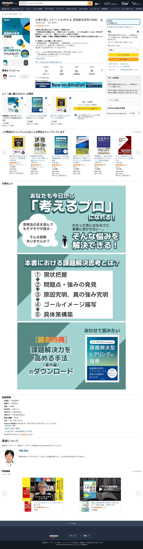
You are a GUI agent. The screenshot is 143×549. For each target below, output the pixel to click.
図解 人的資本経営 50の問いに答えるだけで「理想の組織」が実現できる (105, 504)
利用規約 (45, 542)
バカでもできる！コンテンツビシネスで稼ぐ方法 (48, 504)
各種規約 (82, 542)
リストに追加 (114, 100)
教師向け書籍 (9, 428)
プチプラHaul (49, 9)
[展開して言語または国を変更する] (80, 536)
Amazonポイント (18, 9)
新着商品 (105, 9)
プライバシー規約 (54, 542)
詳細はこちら (128, 42)
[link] (8, 125)
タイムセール (94, 9)
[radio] (123, 22)
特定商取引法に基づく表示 (95, 542)
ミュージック (115, 9)
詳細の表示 (81, 118)
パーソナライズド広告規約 (70, 542)
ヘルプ (28, 9)
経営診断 (8, 426)
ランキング (60, 9)
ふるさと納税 (37, 9)
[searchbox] (57, 3)
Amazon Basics (71, 9)
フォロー (25, 76)
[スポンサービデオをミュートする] (61, 498)
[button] (5, 9)
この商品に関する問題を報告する (50, 62)
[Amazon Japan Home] (54, 536)
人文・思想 (8, 14)
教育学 (15, 14)
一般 (20, 14)
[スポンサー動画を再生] (100, 489)
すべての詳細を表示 (42, 78)
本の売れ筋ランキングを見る (46, 423)
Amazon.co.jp (124, 64)
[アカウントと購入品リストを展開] (118, 4)
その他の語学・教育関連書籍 (15, 431)
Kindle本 (139, 9)
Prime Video (83, 9)
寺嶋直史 (38, 23)
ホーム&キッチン (128, 9)
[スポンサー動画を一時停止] (61, 494)
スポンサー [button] (5, 474)
